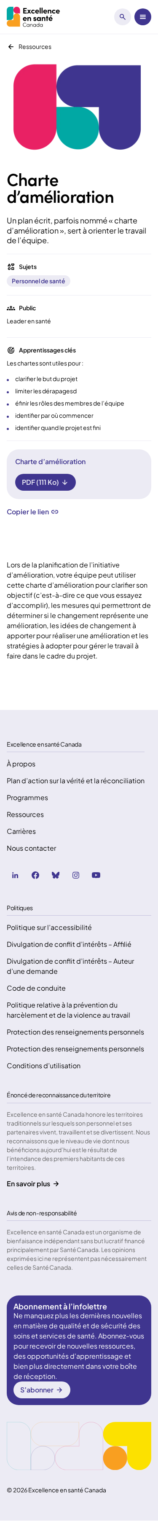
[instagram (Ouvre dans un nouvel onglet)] (75, 875)
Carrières (21, 831)
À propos (21, 763)
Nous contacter (31, 848)
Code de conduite (36, 988)
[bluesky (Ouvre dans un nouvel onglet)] (55, 875)
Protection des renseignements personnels (75, 1031)
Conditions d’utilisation (43, 1065)
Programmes (27, 797)
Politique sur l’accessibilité (49, 927)
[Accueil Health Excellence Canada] (34, 17)
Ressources (25, 814)
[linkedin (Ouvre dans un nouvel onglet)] (15, 875)
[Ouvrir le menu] (142, 16)
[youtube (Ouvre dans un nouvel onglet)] (96, 875)
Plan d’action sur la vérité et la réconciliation (76, 780)
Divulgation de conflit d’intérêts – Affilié (69, 944)
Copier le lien (28, 512)
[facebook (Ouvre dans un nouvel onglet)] (35, 875)
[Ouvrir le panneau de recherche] (122, 16)
